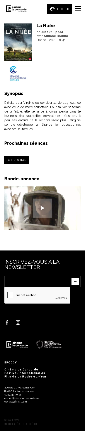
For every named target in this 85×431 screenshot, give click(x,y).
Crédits (33, 424)
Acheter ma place (17, 159)
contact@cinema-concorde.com (22, 398)
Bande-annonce (21, 179)
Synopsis (13, 93)
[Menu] (78, 8)
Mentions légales (14, 424)
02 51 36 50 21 (12, 394)
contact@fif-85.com (15, 401)
